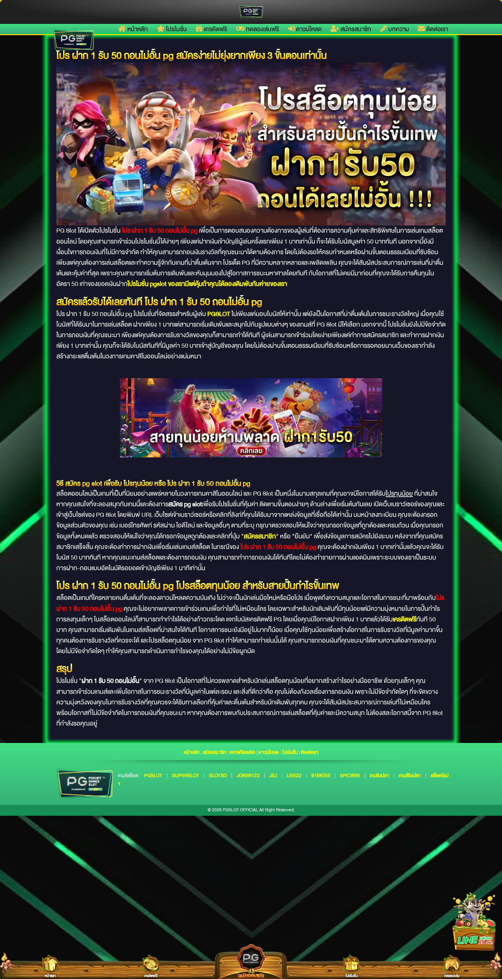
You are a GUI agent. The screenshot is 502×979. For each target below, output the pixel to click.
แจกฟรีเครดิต (242, 752)
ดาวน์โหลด (308, 29)
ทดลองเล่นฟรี (262, 29)
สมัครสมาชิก (355, 29)
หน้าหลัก (137, 29)
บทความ (398, 29)
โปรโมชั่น (176, 29)
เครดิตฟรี (215, 29)
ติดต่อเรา (436, 29)
